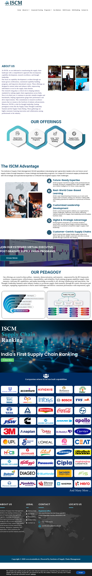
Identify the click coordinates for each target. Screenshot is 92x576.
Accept (81, 572)
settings (33, 574)
